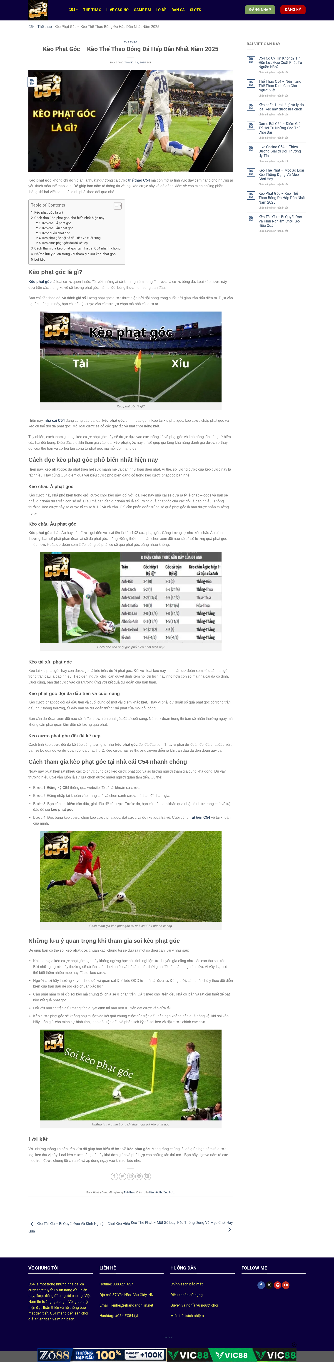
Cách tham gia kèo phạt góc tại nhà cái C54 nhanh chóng (77, 248)
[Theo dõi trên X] (269, 1285)
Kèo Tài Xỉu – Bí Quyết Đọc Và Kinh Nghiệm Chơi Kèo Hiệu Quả (280, 221)
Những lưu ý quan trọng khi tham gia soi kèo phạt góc (75, 254)
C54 (72, 10)
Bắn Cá (178, 10)
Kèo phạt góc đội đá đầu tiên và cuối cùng (71, 238)
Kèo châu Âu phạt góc (57, 228)
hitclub (167, 1336)
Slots (195, 10)
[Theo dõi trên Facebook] (261, 1285)
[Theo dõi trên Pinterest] (277, 1285)
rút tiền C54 (200, 817)
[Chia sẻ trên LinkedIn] (147, 1176)
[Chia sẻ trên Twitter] (122, 1176)
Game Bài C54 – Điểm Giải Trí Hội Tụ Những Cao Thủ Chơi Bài (280, 128)
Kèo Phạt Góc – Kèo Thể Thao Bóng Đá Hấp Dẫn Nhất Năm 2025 (282, 197)
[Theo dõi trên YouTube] (285, 1285)
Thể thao (44, 27)
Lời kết (39, 259)
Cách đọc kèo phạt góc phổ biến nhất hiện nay (69, 218)
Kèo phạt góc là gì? (48, 212)
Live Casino (117, 10)
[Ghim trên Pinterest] (139, 1176)
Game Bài (143, 10)
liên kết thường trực (161, 1192)
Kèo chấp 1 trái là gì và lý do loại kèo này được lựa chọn (281, 107)
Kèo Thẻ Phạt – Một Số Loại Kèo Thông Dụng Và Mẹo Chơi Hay (281, 174)
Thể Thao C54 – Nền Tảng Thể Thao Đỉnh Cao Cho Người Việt (280, 85)
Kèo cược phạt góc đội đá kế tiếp (65, 243)
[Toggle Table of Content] (115, 206)
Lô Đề (161, 10)
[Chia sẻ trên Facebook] (114, 1176)
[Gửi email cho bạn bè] (131, 1176)
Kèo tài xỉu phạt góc (56, 233)
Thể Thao (92, 10)
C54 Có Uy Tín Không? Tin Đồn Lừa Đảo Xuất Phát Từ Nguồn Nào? (280, 62)
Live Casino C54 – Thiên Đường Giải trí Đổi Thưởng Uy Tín (280, 151)
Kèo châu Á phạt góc (56, 223)
